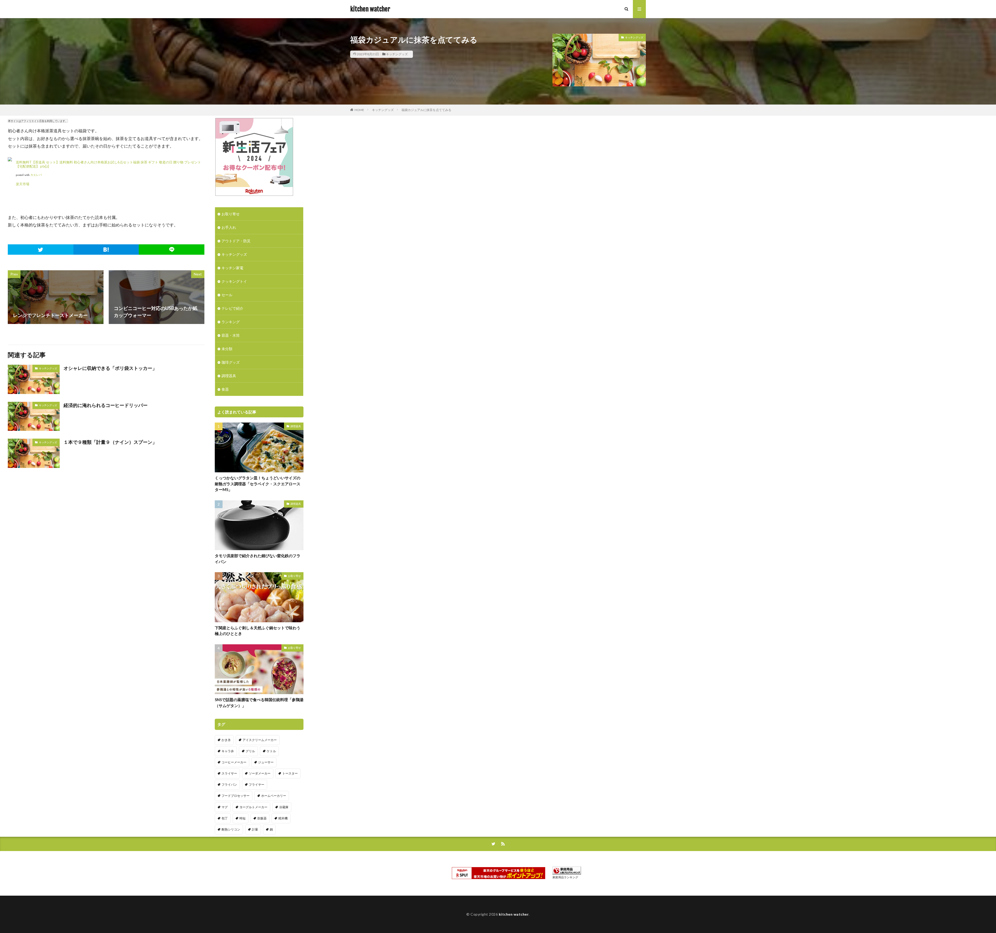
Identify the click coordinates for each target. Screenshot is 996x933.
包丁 (225, 818)
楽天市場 (22, 184)
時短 (242, 818)
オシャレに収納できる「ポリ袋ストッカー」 (110, 368)
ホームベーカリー (273, 796)
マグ (225, 807)
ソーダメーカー (260, 773)
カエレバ (36, 175)
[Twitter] (40, 249)
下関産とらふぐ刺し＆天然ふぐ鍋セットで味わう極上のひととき (257, 630)
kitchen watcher (370, 9)
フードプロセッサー (236, 796)
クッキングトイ (234, 281)
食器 (225, 389)
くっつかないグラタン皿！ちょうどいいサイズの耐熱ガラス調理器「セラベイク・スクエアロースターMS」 (257, 483)
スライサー (229, 773)
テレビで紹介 (232, 308)
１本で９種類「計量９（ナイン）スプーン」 (110, 442)
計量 (255, 829)
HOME (359, 110)
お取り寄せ (231, 214)
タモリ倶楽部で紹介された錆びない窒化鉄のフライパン (257, 558)
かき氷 (226, 740)
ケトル (271, 751)
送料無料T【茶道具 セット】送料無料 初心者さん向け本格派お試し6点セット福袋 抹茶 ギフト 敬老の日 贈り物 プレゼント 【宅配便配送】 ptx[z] (108, 164)
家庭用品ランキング (565, 877)
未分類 (227, 349)
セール (227, 295)
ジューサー (266, 762)
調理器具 (229, 376)
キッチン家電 (232, 268)
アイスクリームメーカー (260, 740)
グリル (250, 751)
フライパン (229, 784)
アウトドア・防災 (236, 241)
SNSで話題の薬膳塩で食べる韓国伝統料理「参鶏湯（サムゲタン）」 (259, 702)
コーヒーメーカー (234, 762)
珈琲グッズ (231, 362)
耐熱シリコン (231, 829)
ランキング (231, 322)
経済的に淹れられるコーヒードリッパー (106, 405)
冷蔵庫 (283, 807)
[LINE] (171, 249)
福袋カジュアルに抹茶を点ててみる (426, 110)
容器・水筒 (231, 335)
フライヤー (256, 784)
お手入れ (229, 227)
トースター (290, 773)
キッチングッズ (397, 54)
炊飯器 (262, 818)
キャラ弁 (228, 751)
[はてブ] (106, 249)
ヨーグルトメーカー (253, 807)
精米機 (283, 818)
